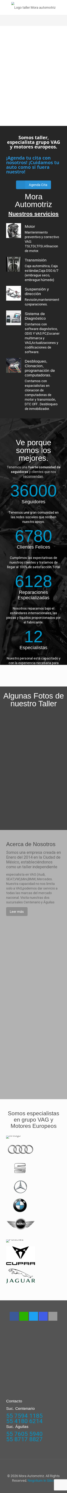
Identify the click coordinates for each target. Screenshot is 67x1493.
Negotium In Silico (41, 1480)
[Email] (52, 1316)
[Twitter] (33, 1316)
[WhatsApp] (31, 1487)
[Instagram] (43, 1316)
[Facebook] (14, 1316)
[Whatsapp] (23, 1316)
